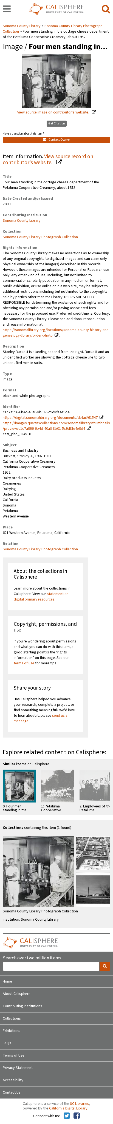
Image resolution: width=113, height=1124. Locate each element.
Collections (12, 1018)
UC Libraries (79, 1103)
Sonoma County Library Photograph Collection (40, 237)
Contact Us (12, 1092)
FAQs (7, 1043)
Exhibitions (11, 1031)
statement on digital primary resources (41, 596)
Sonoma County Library (22, 26)
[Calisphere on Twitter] (67, 1116)
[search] (106, 9)
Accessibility (13, 1080)
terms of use (24, 663)
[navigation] (7, 9)
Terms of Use (13, 1055)
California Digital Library (68, 1108)
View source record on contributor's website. (48, 160)
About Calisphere (16, 994)
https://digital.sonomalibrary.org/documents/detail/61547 (50, 417)
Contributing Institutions (22, 1006)
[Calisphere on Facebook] (77, 1116)
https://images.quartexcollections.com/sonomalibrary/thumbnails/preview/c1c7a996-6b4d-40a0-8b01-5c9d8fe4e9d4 (56, 425)
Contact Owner (59, 139)
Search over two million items (32, 958)
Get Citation (56, 123)
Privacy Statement (18, 1068)
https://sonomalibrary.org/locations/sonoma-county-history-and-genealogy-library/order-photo (56, 332)
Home (7, 981)
